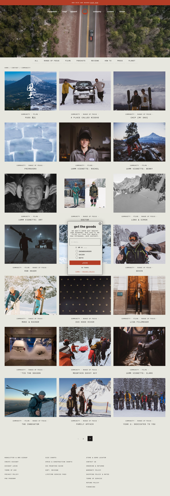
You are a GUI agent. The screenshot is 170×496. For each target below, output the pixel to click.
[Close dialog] (100, 223)
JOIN (85, 262)
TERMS (77, 271)
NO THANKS (85, 267)
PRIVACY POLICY (88, 271)
